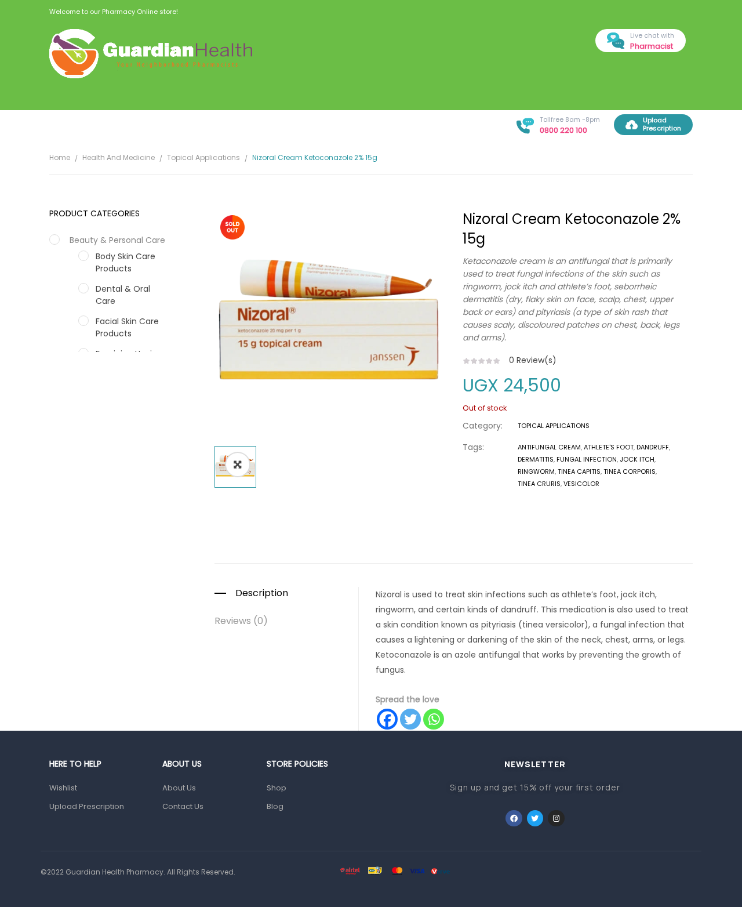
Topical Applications (203, 157)
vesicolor (581, 483)
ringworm (536, 471)
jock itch (637, 459)
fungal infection (586, 459)
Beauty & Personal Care (117, 240)
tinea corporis (629, 471)
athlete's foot (609, 447)
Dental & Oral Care (123, 295)
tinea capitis (579, 471)
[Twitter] (410, 719)
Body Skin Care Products (125, 262)
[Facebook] (387, 719)
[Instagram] (556, 818)
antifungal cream (549, 447)
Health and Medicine (118, 157)
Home (59, 157)
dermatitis (536, 459)
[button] (237, 464)
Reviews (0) (241, 621)
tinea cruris (539, 483)
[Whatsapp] (433, 719)
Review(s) (532, 360)
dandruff (652, 447)
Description (261, 593)
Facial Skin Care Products (127, 327)
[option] (329, 324)
